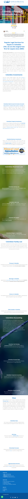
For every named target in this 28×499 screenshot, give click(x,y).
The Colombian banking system (8, 81)
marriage (10, 466)
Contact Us (5, 489)
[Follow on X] (17, 497)
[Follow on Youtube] (15, 497)
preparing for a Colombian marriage (12, 280)
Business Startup (8, 143)
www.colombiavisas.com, (7, 128)
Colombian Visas (6, 482)
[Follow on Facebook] (11, 497)
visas (11, 450)
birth (7, 466)
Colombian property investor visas (12, 127)
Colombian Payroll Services (14, 390)
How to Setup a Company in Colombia (10, 484)
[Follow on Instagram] (13, 497)
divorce (14, 466)
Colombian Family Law (14, 242)
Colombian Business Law (14, 167)
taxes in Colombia (9, 220)
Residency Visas (15, 435)
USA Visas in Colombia (7, 483)
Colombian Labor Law (10, 203)
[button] (2, 497)
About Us (5, 488)
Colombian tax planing (8, 345)
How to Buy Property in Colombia (9, 481)
